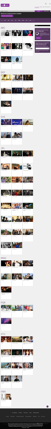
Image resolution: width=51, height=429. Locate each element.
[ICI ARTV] (5, 5)
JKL (15, 20)
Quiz (44, 6)
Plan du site (43, 416)
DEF (8, 20)
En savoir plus (24, 427)
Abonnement (47, 6)
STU (26, 20)
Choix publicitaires (28, 416)
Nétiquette (34, 416)
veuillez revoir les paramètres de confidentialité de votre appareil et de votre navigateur (26, 426)
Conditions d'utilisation (20, 416)
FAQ (38, 416)
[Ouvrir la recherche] (46, 3)
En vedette (37, 6)
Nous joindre (13, 416)
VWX (30, 20)
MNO (19, 20)
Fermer (28, 427)
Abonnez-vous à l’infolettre (42, 43)
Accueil (2, 11)
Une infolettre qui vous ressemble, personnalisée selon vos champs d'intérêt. (42, 46)
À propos (7, 416)
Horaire (40, 6)
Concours (26, 412)
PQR (23, 20)
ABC (5, 20)
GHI (12, 20)
